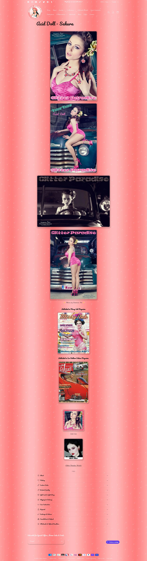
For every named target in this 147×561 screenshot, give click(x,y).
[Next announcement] (91, 2)
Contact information (91, 558)
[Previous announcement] (55, 2)
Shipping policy (80, 558)
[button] (62, 10)
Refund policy (53, 558)
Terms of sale (101, 558)
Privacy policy (61, 558)
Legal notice (109, 558)
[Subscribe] (61, 541)
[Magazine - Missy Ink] (73, 354)
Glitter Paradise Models (73, 466)
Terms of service (71, 558)
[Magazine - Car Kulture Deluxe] (73, 403)
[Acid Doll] (73, 460)
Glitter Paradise (43, 558)
